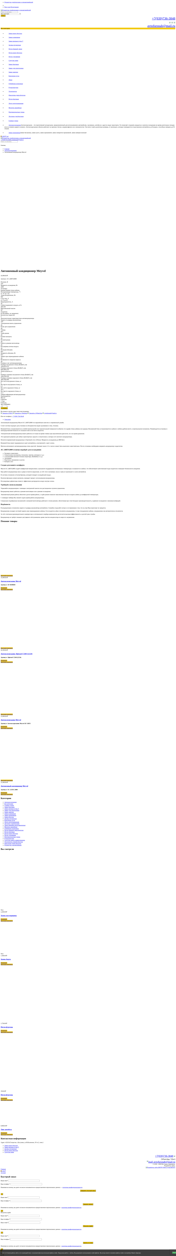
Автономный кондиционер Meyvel (14, 786)
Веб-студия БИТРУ (169, 1167)
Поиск (3, 15)
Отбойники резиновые (16, 83)
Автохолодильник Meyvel (11, 581)
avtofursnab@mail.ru (161, 26)
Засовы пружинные (15, 45)
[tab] (89, 419)
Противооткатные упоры (16, 112)
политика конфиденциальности (72, 1187)
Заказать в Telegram (21, 413)
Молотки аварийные (15, 108)
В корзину (4, 408)
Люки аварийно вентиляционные (14, 825)
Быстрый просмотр (7, 575)
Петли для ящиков (14, 56)
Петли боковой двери (15, 49)
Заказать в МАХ (7, 413)
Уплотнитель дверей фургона (13, 842)
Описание (7, 419)
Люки (10, 80)
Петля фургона (7, 1027)
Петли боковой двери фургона (13, 830)
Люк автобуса (6, 1129)
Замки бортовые (14, 64)
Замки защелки (13, 72)
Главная (6, 149)
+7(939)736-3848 (163, 18)
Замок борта (6, 959)
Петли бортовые (14, 99)
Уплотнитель (13, 91)
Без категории (8, 804)
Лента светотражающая (16, 103)
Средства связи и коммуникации (14, 840)
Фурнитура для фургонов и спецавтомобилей (18, 2)
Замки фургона (9, 817)
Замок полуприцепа (9, 916)
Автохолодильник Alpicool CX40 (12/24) (16, 654)
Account (3, 1173)
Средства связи (13, 60)
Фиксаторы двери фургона (17, 95)
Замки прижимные (14, 132)
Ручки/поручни (13, 87)
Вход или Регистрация (11, 7)
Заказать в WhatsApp (35, 413)
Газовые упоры (13, 121)
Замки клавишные (14, 37)
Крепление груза (14, 76)
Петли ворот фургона (15, 53)
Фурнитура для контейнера (12, 845)
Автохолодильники (15, 125)
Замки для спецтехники (16, 68)
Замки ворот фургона (15, 33)
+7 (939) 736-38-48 (18, 416)
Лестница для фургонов (16, 116)
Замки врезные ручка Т (16, 41)
